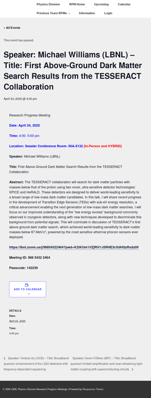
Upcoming (101, 4)
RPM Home (77, 4)
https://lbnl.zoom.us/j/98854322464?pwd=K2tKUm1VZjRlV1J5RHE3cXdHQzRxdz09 (73, 247)
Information (87, 13)
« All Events (12, 27)
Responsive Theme (93, 389)
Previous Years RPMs (52, 13)
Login (108, 13)
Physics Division (48, 4)
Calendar (124, 4)
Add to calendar (28, 289)
